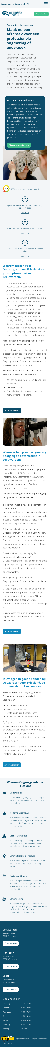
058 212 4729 (11, 943)
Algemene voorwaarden (23, 1038)
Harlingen (16, 4)
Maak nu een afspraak (19, 145)
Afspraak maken (41, 14)
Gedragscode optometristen (39, 1038)
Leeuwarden (6, 4)
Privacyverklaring (7, 1043)
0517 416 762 (11, 966)
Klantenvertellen (35, 189)
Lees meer (25, 213)
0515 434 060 (11, 989)
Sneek (22, 4)
